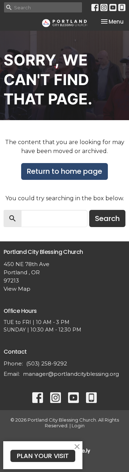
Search (107, 218)
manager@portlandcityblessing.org (71, 373)
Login (78, 425)
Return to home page (64, 171)
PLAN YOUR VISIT (43, 455)
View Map (17, 288)
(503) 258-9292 (46, 363)
